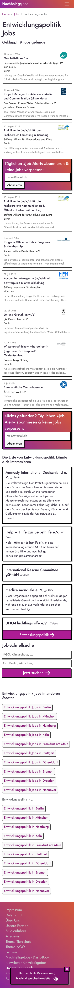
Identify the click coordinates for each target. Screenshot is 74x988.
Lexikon (11, 952)
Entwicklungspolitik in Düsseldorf (27, 863)
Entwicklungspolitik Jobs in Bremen (28, 771)
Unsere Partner (17, 925)
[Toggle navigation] (67, 3)
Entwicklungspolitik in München (26, 817)
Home (6, 14)
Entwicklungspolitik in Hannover (26, 890)
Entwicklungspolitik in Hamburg (26, 826)
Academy (13, 936)
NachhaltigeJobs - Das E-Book (27, 957)
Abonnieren (14, 185)
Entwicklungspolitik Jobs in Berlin (27, 707)
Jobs (16, 14)
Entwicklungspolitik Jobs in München (29, 716)
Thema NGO (15, 946)
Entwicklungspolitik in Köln (23, 835)
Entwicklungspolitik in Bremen (25, 872)
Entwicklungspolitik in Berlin (24, 808)
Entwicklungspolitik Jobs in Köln (26, 734)
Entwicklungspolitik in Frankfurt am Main (32, 845)
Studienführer (16, 930)
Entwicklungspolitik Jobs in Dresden (29, 780)
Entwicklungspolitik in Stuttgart (25, 854)
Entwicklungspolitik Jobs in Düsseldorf (31, 762)
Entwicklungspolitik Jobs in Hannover (30, 789)
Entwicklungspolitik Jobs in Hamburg (30, 725)
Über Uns (13, 920)
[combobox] (37, 663)
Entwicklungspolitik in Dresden (25, 881)
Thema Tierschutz (18, 941)
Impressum (14, 909)
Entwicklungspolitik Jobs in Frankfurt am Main (36, 743)
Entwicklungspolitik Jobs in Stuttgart (29, 753)
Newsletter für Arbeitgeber (26, 962)
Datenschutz (15, 915)
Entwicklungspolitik (34, 634)
